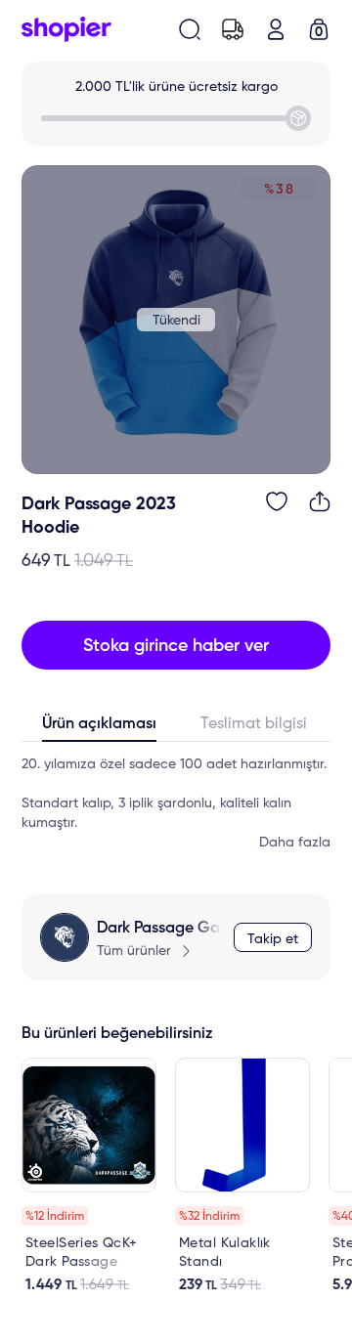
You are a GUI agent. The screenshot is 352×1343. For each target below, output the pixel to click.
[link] (89, 1176)
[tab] (99, 728)
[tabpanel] (176, 803)
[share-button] (319, 501)
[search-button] (189, 29)
